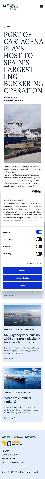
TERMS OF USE (8, 458)
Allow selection (22, 278)
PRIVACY (5, 451)
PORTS (23, 100)
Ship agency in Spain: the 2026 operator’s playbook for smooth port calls (22, 338)
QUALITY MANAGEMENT (12, 462)
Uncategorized (27, 329)
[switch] (39, 239)
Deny (22, 285)
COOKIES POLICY (9, 454)
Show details (32, 263)
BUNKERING (9, 100)
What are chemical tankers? (17, 400)
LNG (17, 100)
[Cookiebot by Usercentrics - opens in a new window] (32, 191)
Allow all (22, 270)
